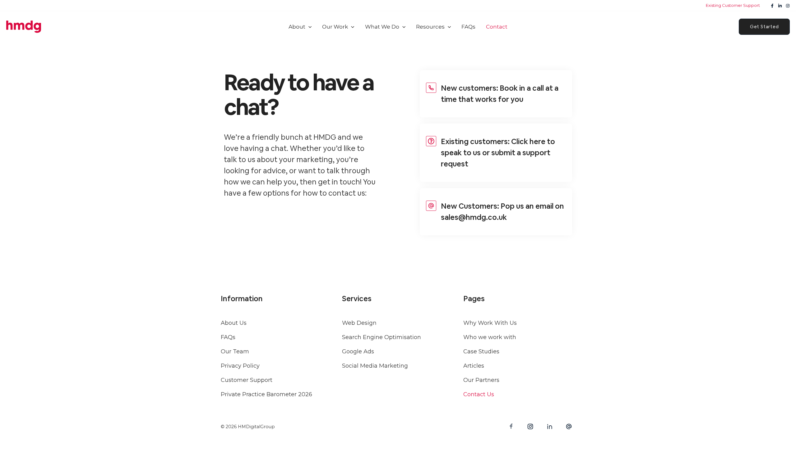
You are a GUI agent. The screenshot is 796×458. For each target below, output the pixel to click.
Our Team (235, 351)
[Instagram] (788, 6)
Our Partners (481, 380)
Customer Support (246, 380)
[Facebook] (772, 6)
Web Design (359, 323)
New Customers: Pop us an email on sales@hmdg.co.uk (502, 211)
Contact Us (478, 394)
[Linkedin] (780, 6)
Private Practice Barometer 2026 (266, 394)
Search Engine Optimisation (381, 337)
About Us (234, 323)
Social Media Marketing (375, 365)
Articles (473, 365)
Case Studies (481, 351)
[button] (323, 26)
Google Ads (358, 351)
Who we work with (489, 337)
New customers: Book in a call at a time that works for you (499, 93)
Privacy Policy (240, 365)
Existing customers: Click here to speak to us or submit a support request (498, 153)
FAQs (228, 337)
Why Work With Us (490, 323)
